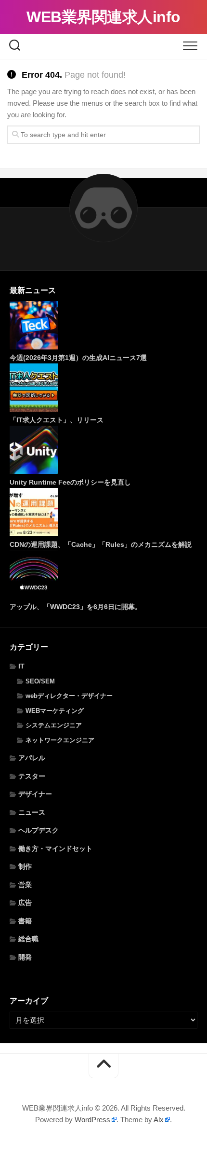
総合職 (28, 939)
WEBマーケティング (55, 710)
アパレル (31, 758)
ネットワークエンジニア (60, 740)
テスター (31, 776)
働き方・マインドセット (55, 848)
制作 (25, 866)
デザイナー (35, 794)
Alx (159, 1119)
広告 (25, 902)
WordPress (92, 1119)
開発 (25, 957)
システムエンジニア (54, 725)
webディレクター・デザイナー (69, 695)
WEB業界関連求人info (103, 17)
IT (21, 666)
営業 (25, 885)
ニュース (31, 812)
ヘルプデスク (38, 830)
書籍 (25, 921)
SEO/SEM (40, 681)
